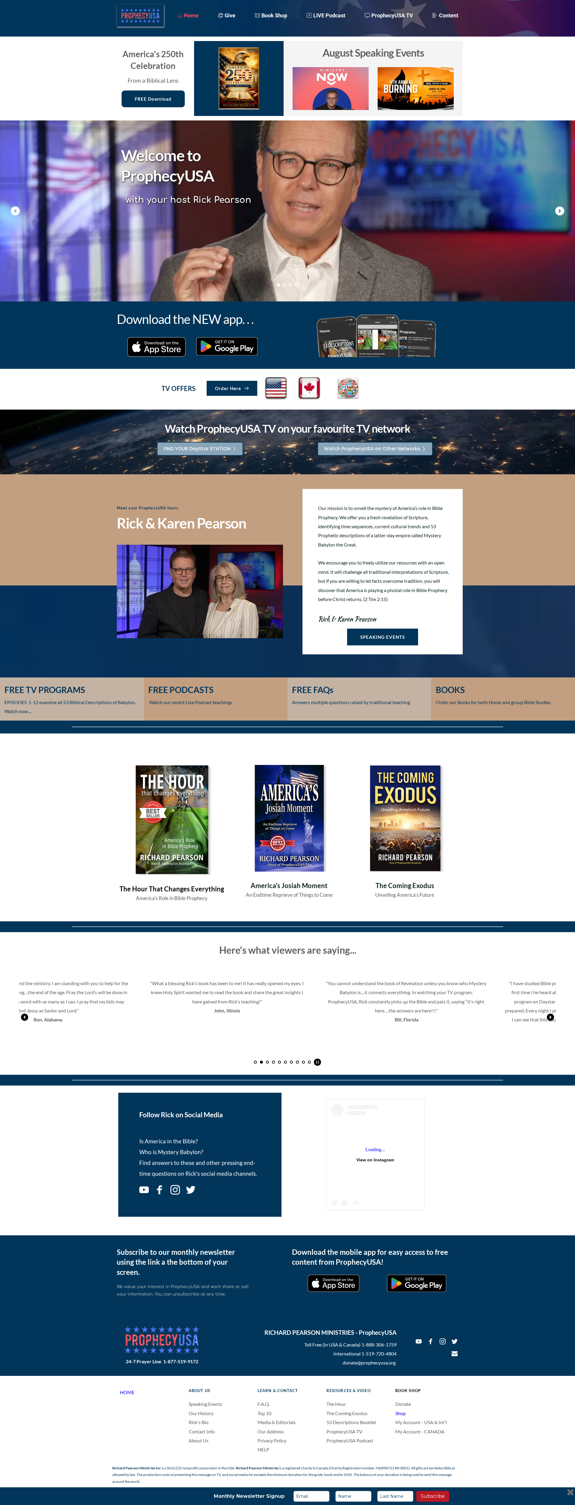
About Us (198, 1440)
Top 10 (265, 1413)
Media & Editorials (277, 1422)
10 (309, 1062)
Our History (201, 1413)
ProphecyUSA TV (344, 1431)
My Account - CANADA (420, 1431)
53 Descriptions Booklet (351, 1422)
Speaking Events (205, 1404)
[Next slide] (559, 211)
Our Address (271, 1431)
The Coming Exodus (346, 1413)
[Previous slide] (15, 211)
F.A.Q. (264, 1404)
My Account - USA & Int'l (421, 1422)
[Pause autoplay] (317, 1062)
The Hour (336, 1404)
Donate (403, 1404)
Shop (400, 1413)
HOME (127, 1392)
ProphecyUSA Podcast (349, 1440)
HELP (263, 1449)
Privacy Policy (272, 1440)
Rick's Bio (198, 1422)
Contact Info (202, 1431)
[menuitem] (188, 15)
